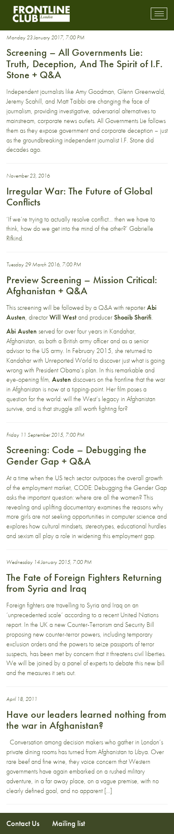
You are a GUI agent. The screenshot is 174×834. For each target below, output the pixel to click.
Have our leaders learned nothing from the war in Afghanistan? (86, 720)
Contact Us (22, 823)
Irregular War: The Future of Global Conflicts (79, 196)
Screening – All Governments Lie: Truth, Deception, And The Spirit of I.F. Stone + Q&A (84, 63)
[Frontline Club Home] (41, 13)
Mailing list (68, 823)
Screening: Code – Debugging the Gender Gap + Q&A (76, 455)
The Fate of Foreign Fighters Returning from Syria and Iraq (84, 583)
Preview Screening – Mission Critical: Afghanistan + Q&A (81, 285)
